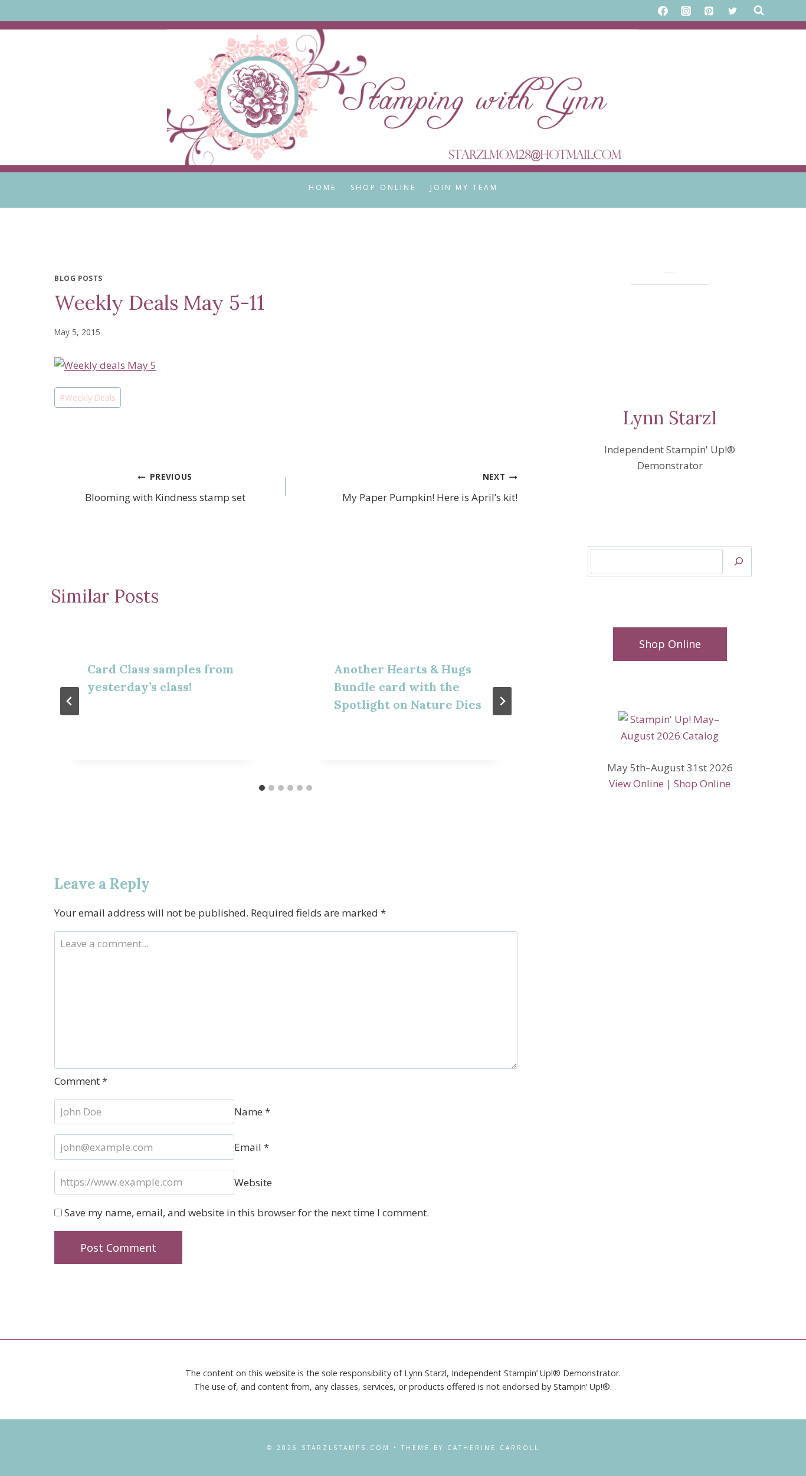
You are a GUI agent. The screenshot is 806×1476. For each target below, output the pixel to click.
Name (252, 1111)
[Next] (502, 701)
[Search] (739, 561)
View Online (636, 783)
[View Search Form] (758, 10)
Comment (80, 1081)
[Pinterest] (709, 11)
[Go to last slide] (69, 701)
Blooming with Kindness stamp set (165, 487)
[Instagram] (686, 11)
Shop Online (383, 187)
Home (322, 187)
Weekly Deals (88, 397)
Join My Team (464, 187)
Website (253, 1182)
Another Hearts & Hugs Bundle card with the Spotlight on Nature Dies (407, 687)
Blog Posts (78, 278)
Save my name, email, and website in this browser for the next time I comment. (246, 1212)
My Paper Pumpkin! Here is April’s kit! (429, 487)
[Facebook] (663, 11)
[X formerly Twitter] (732, 11)
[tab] (262, 788)
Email (251, 1147)
